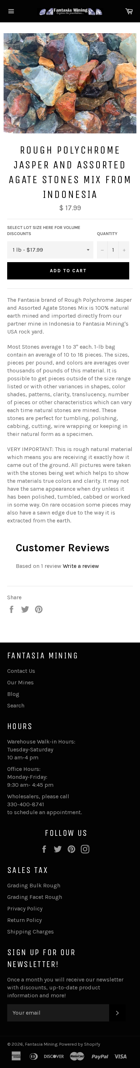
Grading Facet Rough (34, 896)
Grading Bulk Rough (33, 885)
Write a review (81, 565)
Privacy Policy (24, 908)
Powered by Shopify (79, 1044)
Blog (13, 693)
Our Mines (20, 682)
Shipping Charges (30, 931)
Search (15, 705)
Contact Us (21, 670)
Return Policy (24, 920)
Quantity (107, 233)
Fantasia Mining (41, 1044)
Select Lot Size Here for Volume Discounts (43, 230)
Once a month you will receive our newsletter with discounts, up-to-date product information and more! (65, 987)
